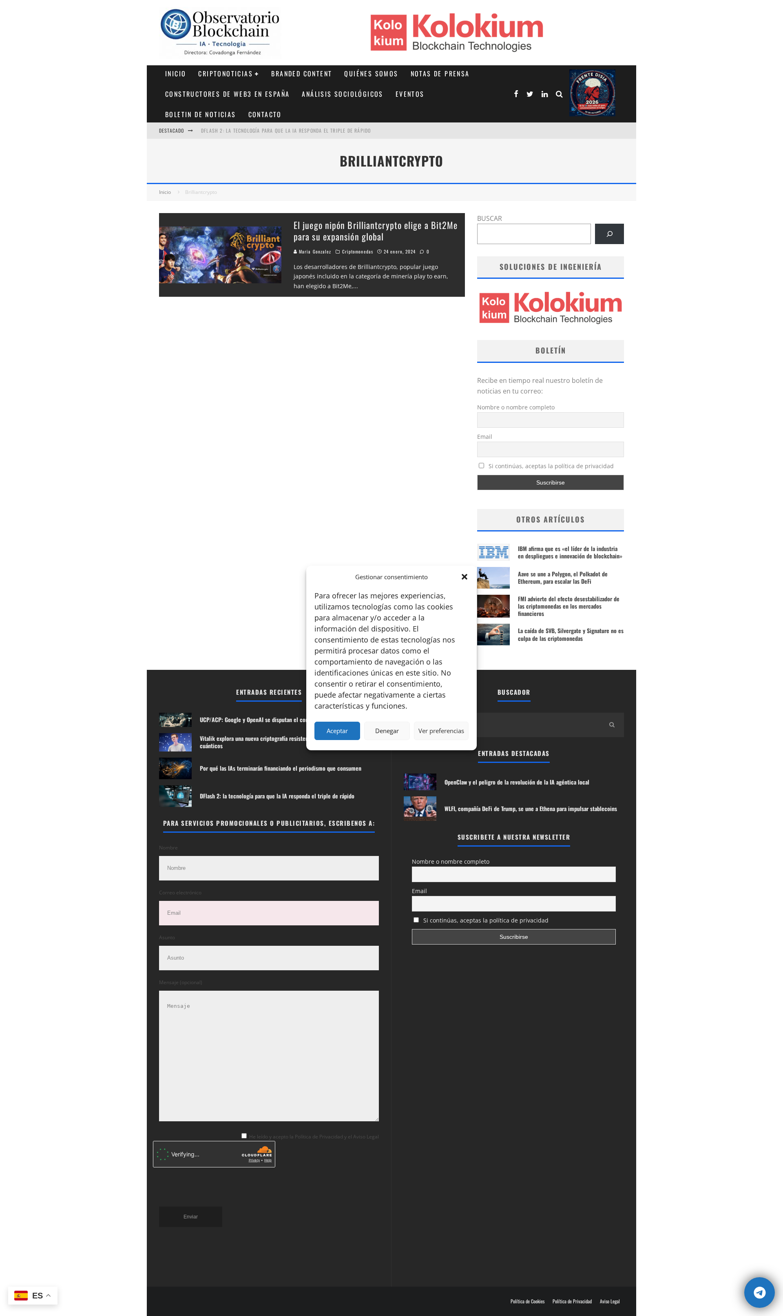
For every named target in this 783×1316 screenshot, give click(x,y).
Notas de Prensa (440, 73)
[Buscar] (609, 234)
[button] (464, 577)
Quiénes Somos (371, 73)
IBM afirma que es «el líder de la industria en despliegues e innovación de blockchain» (570, 552)
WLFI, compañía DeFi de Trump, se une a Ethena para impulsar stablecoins (531, 808)
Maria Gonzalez (314, 251)
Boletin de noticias (200, 114)
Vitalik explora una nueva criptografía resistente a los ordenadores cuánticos (278, 742)
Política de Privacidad (572, 1301)
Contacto (265, 114)
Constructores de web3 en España (227, 94)
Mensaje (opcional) (180, 982)
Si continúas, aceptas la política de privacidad (550, 466)
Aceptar (337, 731)
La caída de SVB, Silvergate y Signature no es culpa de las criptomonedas (571, 634)
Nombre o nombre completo (516, 407)
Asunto (167, 937)
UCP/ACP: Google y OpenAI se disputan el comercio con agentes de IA (283, 719)
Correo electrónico (180, 892)
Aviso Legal (610, 1301)
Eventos (410, 94)
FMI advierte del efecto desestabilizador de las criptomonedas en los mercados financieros (568, 606)
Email (484, 436)
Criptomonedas (357, 251)
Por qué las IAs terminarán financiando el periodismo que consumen (280, 768)
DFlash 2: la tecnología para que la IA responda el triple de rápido (286, 130)
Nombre (168, 847)
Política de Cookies (527, 1301)
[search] (611, 725)
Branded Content (301, 73)
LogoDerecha (592, 92)
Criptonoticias (225, 73)
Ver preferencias (441, 731)
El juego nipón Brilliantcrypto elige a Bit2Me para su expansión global (376, 230)
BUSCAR (489, 218)
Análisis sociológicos (342, 94)
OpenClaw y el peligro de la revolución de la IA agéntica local (517, 782)
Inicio (175, 73)
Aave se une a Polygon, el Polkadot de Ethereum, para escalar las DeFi (563, 577)
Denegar (387, 731)
